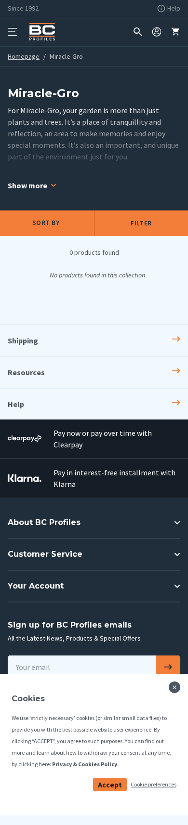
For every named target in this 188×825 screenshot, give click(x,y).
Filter (141, 223)
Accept (110, 784)
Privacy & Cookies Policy (84, 764)
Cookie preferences (153, 784)
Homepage (24, 56)
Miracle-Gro (66, 56)
